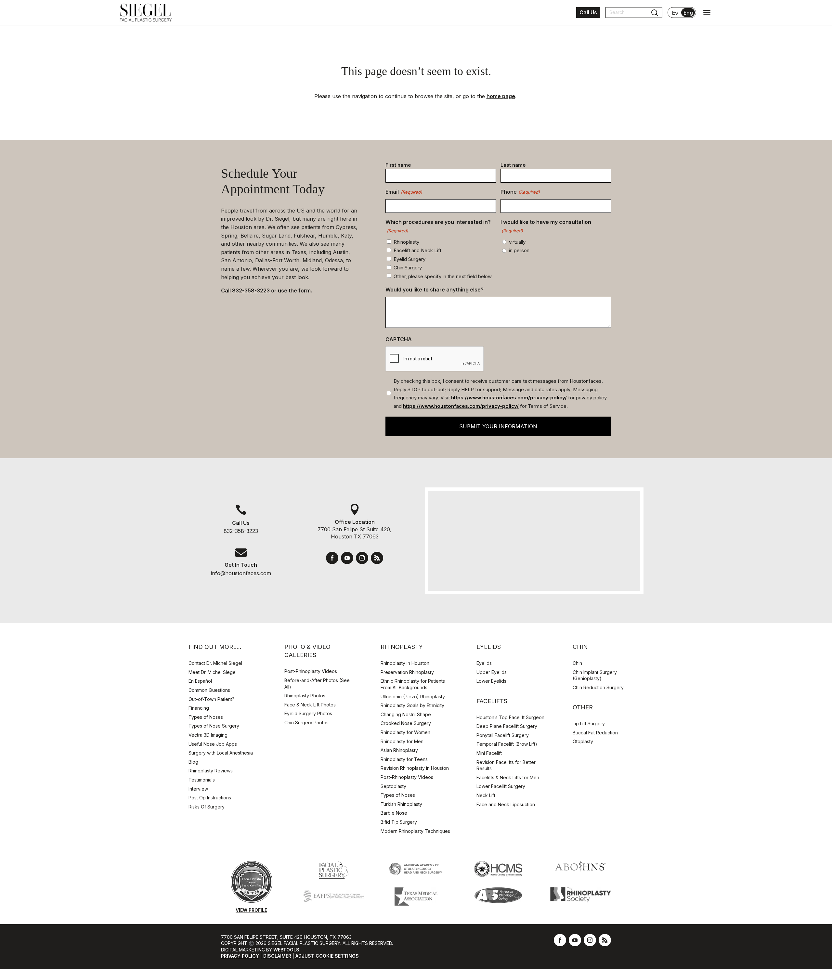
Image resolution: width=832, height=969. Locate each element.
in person (519, 250)
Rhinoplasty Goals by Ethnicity (412, 705)
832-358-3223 (251, 290)
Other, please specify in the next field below (443, 276)
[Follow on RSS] (377, 558)
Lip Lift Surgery (589, 723)
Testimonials (201, 779)
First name (398, 165)
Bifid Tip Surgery (399, 822)
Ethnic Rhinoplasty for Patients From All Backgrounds (413, 684)
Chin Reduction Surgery (598, 687)
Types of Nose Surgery (213, 726)
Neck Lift (485, 795)
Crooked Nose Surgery (406, 723)
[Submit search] (654, 13)
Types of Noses (205, 717)
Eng (688, 12)
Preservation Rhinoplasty (407, 672)
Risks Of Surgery (206, 806)
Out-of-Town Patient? (211, 699)
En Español (200, 681)
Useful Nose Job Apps (212, 744)
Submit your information (498, 426)
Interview (198, 789)
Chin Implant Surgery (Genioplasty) (595, 675)
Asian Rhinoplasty (399, 750)
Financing (198, 708)
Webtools (286, 949)
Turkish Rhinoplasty (401, 804)
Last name (513, 165)
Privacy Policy (240, 956)
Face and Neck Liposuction (505, 804)
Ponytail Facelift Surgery (502, 735)
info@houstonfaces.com (241, 573)
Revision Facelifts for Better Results (506, 765)
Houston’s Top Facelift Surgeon (510, 717)
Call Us (588, 12)
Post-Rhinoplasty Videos (311, 671)
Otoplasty (583, 741)
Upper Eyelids (491, 672)
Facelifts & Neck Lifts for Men (507, 777)
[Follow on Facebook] (332, 558)
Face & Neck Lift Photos (310, 704)
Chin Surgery (408, 268)
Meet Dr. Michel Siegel (212, 672)
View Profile (251, 910)
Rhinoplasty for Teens (404, 759)
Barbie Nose (394, 813)
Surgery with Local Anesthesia (220, 753)
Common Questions (209, 690)
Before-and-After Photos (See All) (317, 684)
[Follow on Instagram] (362, 558)
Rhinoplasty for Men (402, 741)
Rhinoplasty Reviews (210, 770)
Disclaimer (277, 956)
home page (501, 96)
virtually (517, 242)
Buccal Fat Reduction (595, 732)
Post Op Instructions (209, 797)
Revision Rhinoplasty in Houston (415, 768)
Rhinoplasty (406, 242)
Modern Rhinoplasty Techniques (415, 831)
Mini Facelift (489, 753)
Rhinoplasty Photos (304, 695)
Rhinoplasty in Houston (405, 663)
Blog (193, 762)
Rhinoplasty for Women (405, 732)
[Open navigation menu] (706, 12)
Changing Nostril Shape (406, 714)
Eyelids (484, 663)
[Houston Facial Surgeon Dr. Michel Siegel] (146, 12)
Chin (577, 663)
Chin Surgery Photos (306, 722)
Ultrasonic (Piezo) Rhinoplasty (413, 696)
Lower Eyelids (491, 681)
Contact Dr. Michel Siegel (215, 663)
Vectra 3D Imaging (208, 735)
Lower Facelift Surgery (500, 786)
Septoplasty (393, 786)
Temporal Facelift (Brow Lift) (506, 744)
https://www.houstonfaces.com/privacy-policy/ (509, 397)
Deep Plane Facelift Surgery (506, 726)
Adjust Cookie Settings (327, 956)
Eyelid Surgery (409, 259)
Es (675, 12)
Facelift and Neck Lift (417, 250)
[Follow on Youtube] (347, 558)
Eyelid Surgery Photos (308, 713)
